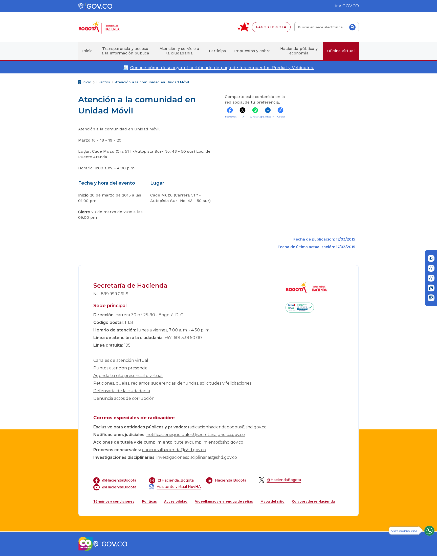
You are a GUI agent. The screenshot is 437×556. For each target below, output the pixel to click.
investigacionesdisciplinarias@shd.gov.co (197, 457)
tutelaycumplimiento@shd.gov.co (208, 442)
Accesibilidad (175, 501)
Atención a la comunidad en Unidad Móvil (152, 82)
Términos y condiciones (113, 501)
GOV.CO (350, 6)
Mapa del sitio (272, 501)
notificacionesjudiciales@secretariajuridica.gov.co (195, 434)
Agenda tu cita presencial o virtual (128, 375)
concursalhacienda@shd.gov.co (174, 449)
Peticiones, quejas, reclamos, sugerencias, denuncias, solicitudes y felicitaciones (172, 383)
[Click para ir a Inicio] (107, 27)
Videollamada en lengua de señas (224, 501)
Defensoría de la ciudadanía (121, 390)
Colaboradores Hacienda (313, 501)
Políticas (149, 501)
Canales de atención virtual (120, 360)
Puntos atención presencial (121, 368)
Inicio (86, 83)
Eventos (103, 82)
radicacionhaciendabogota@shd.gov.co (227, 427)
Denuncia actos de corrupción (124, 398)
